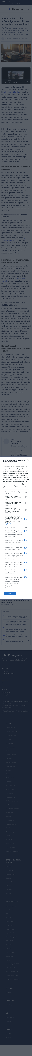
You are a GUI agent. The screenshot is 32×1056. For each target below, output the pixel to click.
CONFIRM (10, 593)
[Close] (28, 460)
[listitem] (16, 492)
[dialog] (16, 528)
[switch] (25, 497)
